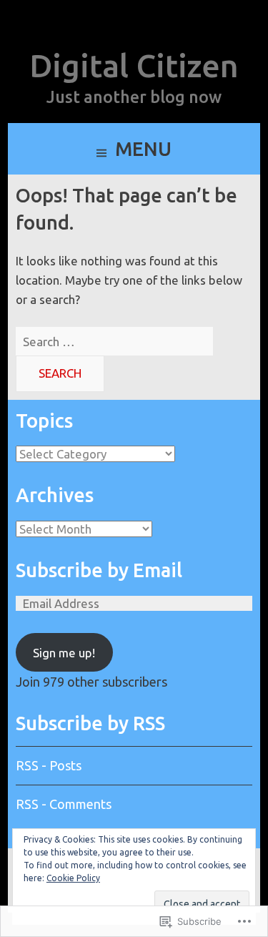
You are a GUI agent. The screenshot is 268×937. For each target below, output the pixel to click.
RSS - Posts (48, 765)
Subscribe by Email (99, 570)
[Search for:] (114, 341)
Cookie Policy (73, 878)
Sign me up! (64, 652)
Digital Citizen (134, 65)
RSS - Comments (63, 804)
